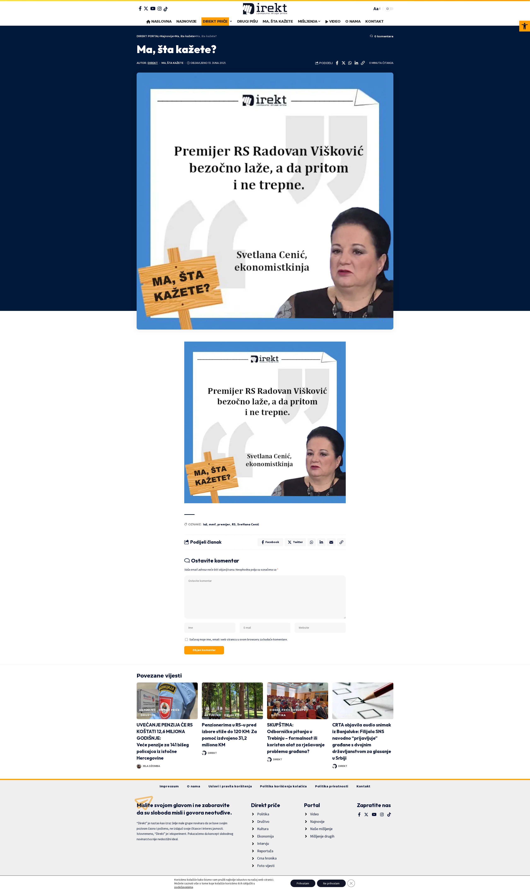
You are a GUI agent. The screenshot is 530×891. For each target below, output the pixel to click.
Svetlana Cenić (248, 524)
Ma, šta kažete (172, 62)
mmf (212, 524)
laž (205, 524)
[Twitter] (146, 8)
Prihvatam (303, 883)
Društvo (148, 715)
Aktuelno (147, 710)
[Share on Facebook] (337, 63)
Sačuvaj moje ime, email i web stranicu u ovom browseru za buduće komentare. (238, 639)
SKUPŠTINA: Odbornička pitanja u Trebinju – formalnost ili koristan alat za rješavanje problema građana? (296, 738)
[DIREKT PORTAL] (265, 8)
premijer (223, 524)
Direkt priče (169, 710)
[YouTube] (153, 8)
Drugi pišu (233, 715)
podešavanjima (183, 887)
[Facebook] (140, 8)
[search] (368, 9)
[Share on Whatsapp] (350, 63)
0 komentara (383, 36)
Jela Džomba (151, 766)
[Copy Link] (363, 63)
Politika (278, 715)
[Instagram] (160, 8)
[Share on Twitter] (343, 63)
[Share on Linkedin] (356, 63)
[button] (524, 26)
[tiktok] (166, 9)
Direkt (153, 62)
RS (234, 524)
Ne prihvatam (331, 883)
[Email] (331, 542)
